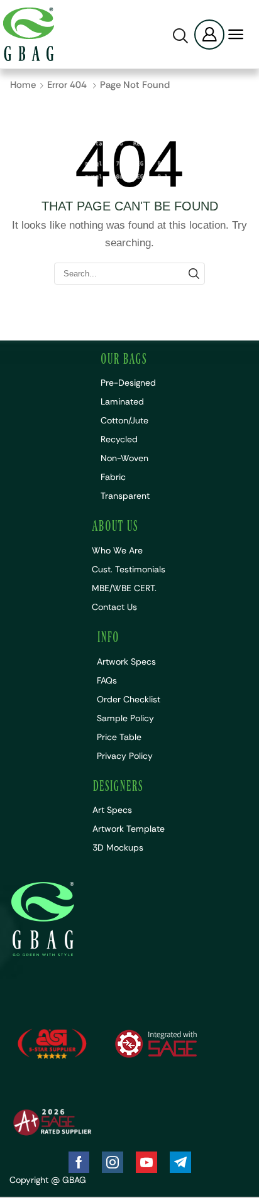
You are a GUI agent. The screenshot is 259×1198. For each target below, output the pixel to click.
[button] (180, 35)
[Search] (194, 273)
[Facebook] (79, 1162)
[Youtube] (146, 1162)
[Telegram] (180, 1162)
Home (23, 85)
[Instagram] (112, 1162)
